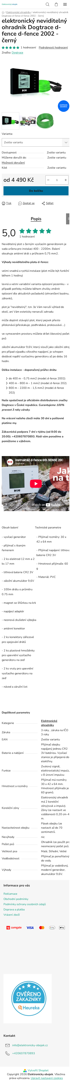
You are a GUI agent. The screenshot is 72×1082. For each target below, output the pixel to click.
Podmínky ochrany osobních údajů (24, 904)
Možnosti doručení (13, 163)
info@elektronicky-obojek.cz (30, 1045)
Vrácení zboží (11, 915)
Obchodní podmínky (15, 899)
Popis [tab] (36, 219)
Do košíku (36, 191)
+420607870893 (23, 1053)
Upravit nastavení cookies (47, 1078)
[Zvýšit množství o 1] (65, 180)
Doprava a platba (14, 909)
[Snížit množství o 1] (48, 180)
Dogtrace (17, 53)
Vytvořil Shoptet (38, 1070)
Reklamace (10, 894)
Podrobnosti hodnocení (53, 47)
